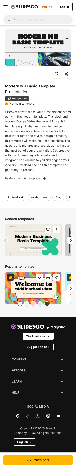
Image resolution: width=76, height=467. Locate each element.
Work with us (35, 336)
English (22, 442)
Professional (15, 197)
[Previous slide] (5, 240)
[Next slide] (70, 240)
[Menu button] (5, 7)
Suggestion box (38, 347)
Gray (58, 197)
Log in (64, 6)
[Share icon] (66, 74)
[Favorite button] (56, 74)
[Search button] (8, 19)
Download (40, 460)
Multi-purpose (39, 197)
